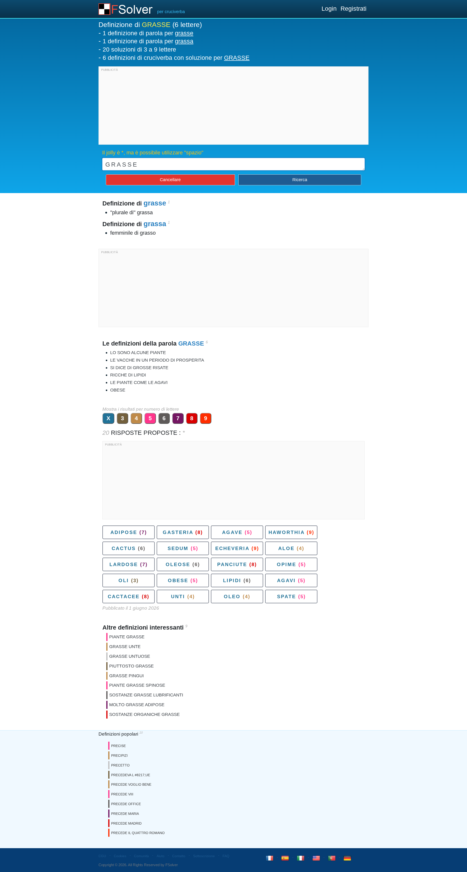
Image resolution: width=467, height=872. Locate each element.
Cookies (120, 856)
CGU (102, 856)
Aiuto (160, 856)
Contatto (178, 856)
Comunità (141, 856)
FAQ (226, 856)
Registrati (354, 8)
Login (329, 8)
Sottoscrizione (204, 856)
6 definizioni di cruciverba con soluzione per (176, 57)
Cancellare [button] (170, 179)
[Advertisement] (233, 107)
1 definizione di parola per (148, 33)
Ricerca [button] (299, 179)
